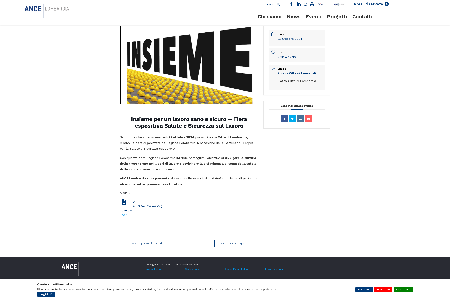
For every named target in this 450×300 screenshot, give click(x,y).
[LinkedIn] (299, 4)
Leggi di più (46, 294)
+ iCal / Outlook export (233, 243)
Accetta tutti (403, 289)
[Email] (308, 118)
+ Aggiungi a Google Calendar (148, 243)
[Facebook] (291, 4)
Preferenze (364, 289)
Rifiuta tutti (383, 289)
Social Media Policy (236, 269)
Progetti (337, 16)
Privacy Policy (153, 269)
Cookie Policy (193, 269)
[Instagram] (305, 4)
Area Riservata (369, 4)
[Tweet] (292, 118)
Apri (124, 214)
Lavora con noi (274, 269)
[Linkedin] (300, 118)
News (294, 16)
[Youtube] (312, 4)
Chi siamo (270, 16)
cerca (272, 4)
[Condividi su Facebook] (284, 118)
